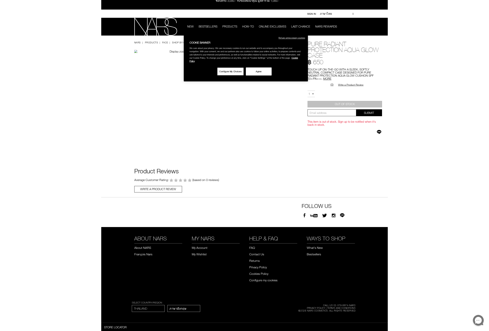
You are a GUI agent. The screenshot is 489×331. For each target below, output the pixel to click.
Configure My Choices (230, 71)
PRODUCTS (229, 26)
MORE (327, 78)
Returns (254, 260)
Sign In (311, 13)
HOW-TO (248, 26)
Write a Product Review (351, 84)
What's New (315, 247)
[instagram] (333, 215)
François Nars (143, 254)
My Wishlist (199, 254)
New (190, 26)
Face (165, 42)
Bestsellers (208, 26)
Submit (369, 112)
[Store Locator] (344, 13)
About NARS (142, 247)
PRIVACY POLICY (316, 307)
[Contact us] (338, 14)
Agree (259, 71)
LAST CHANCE (300, 26)
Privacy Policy (258, 267)
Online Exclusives (272, 26)
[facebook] (304, 215)
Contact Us (256, 254)
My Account (199, 247)
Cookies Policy (258, 273)
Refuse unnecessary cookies (292, 38)
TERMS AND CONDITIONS (341, 307)
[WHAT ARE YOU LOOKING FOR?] (352, 26)
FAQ (252, 247)
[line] (342, 215)
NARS (137, 42)
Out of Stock (345, 104)
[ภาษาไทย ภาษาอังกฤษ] (183, 308)
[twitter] (325, 215)
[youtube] (314, 215)
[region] (246, 57)
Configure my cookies (263, 280)
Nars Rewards (326, 26)
